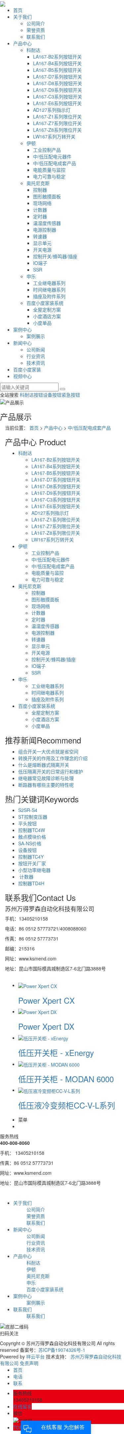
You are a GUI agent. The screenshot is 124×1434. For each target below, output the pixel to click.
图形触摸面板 (47, 196)
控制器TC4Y (31, 856)
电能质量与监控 (49, 169)
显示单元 (42, 243)
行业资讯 (35, 356)
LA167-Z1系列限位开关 (57, 116)
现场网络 (42, 203)
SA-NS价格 (29, 843)
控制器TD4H (31, 883)
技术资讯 (35, 362)
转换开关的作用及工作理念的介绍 (53, 758)
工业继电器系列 (49, 283)
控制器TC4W (31, 830)
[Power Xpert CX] (37, 985)
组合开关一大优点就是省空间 (48, 751)
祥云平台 (35, 1356)
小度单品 (42, 322)
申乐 (31, 276)
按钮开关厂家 (32, 863)
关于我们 (22, 16)
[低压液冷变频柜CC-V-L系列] (49, 1090)
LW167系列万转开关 (54, 136)
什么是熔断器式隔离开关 (43, 764)
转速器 (40, 236)
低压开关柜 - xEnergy (56, 1052)
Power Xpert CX (46, 1000)
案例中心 (22, 329)
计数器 (40, 209)
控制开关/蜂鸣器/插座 (55, 256)
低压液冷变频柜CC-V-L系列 (66, 1105)
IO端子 (40, 263)
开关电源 (42, 249)
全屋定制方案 (47, 309)
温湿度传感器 (47, 223)
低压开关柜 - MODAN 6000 (66, 1079)
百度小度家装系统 (44, 303)
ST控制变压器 (32, 816)
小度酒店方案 (47, 316)
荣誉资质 (35, 30)
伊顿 (31, 143)
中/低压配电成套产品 (54, 163)
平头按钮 (27, 823)
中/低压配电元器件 (52, 156)
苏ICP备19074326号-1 (61, 1349)
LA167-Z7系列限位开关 (57, 123)
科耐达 (33, 50)
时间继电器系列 (49, 289)
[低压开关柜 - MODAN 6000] (49, 1064)
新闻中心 (22, 342)
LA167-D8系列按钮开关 (57, 83)
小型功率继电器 (34, 870)
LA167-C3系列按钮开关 (57, 96)
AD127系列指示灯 (51, 109)
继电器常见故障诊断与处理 (46, 778)
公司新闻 (35, 349)
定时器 (40, 216)
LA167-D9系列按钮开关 (57, 90)
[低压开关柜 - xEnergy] (43, 1037)
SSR (37, 269)
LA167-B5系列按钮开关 (57, 70)
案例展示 (35, 336)
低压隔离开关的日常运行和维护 (50, 771)
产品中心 (22, 43)
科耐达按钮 (31, 394)
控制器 (40, 189)
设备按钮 (52, 394)
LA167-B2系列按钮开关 (57, 56)
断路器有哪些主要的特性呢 (46, 784)
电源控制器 (44, 229)
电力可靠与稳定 (49, 176)
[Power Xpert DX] (37, 1011)
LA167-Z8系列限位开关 (57, 129)
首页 (17, 10)
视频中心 (22, 376)
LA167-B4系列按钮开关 (57, 63)
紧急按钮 (71, 394)
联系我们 (35, 36)
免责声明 (29, 1363)
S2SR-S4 (27, 810)
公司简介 (35, 23)
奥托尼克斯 (38, 183)
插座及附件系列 (49, 296)
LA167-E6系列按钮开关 (57, 103)
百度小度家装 (27, 369)
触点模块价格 (32, 836)
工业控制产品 (47, 149)
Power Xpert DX (46, 1026)
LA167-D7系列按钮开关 (57, 76)
